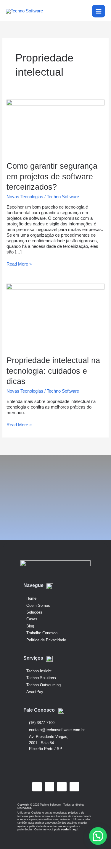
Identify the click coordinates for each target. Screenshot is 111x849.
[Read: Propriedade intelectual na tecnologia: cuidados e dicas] (55, 315)
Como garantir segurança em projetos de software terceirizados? (52, 176)
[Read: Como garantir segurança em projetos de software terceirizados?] (55, 126)
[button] (98, 836)
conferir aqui (69, 829)
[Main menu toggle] (98, 11)
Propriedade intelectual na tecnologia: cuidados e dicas (53, 371)
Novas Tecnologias (25, 196)
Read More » (19, 263)
